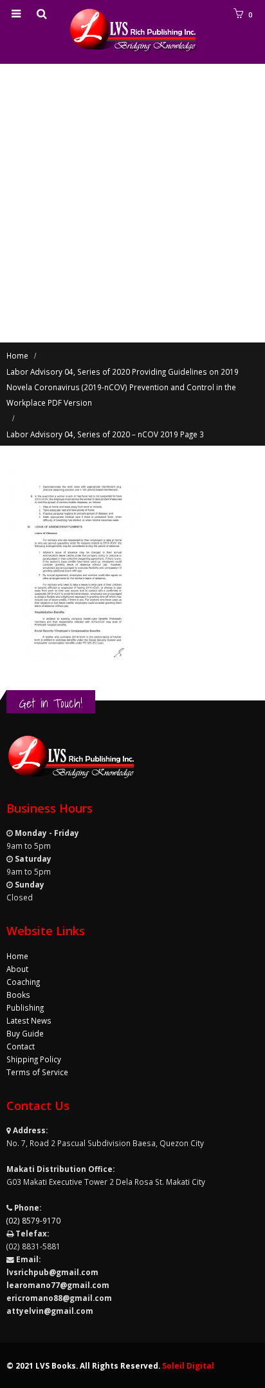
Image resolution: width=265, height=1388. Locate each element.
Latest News (28, 1020)
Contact (20, 1046)
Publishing (25, 1007)
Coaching (23, 982)
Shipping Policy (33, 1059)
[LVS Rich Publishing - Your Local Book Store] (132, 31)
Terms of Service (37, 1072)
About (17, 969)
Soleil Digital (188, 1365)
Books (18, 994)
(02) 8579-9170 (33, 1220)
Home (17, 956)
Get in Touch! (50, 703)
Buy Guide (25, 1033)
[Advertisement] (132, 203)
